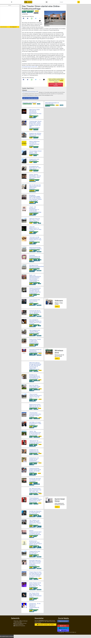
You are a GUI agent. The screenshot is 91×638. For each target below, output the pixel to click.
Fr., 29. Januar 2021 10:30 (34, 598)
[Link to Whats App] (31, 18)
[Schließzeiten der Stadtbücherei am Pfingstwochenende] (24, 451)
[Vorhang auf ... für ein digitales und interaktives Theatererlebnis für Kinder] (24, 605)
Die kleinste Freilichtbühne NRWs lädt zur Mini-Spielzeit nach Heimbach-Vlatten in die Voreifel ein (35, 198)
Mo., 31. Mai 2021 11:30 (33, 578)
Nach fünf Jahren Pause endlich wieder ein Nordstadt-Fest (34, 386)
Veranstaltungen (32, 117)
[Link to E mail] (39, 18)
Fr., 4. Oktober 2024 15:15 (34, 231)
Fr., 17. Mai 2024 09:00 (33, 453)
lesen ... (57, 306)
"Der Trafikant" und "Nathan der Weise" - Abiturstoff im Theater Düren (35, 522)
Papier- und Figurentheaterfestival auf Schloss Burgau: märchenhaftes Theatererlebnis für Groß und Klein (35, 278)
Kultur (24, 12)
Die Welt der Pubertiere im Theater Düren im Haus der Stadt (35, 512)
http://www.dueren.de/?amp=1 (29, 91)
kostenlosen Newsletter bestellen (56, 84)
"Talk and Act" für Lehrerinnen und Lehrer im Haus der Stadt (35, 442)
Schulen (40, 526)
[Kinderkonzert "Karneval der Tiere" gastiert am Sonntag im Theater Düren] (24, 542)
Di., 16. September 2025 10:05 (34, 179)
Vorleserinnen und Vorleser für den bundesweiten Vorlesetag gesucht (34, 459)
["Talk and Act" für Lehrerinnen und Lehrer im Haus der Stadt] (24, 442)
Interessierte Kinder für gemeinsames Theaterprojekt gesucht (35, 351)
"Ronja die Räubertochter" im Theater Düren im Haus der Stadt (35, 228)
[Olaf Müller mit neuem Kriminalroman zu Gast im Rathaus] (24, 424)
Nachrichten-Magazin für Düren (20, 623)
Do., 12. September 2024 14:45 (34, 294)
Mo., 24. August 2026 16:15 (34, 146)
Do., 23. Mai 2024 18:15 (33, 444)
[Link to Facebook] (23, 18)
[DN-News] (28, 2)
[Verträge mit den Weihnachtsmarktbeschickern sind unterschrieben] (24, 267)
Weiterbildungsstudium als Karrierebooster (52, 103)
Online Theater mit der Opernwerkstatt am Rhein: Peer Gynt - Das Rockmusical (35, 584)
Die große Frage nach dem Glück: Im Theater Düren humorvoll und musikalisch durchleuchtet (35, 563)
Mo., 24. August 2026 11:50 (34, 161)
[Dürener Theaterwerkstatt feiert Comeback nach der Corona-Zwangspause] (24, 532)
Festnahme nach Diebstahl (29, 102)
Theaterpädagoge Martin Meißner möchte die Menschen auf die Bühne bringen (35, 500)
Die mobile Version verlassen (7, 636)
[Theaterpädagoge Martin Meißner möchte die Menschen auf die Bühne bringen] (24, 499)
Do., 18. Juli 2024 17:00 (33, 370)
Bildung (31, 445)
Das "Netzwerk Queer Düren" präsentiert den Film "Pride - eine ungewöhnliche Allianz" (35, 490)
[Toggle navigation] (46, 2)
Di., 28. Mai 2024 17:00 (33, 417)
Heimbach (31, 202)
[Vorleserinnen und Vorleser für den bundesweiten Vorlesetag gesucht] (24, 459)
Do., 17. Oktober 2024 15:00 (34, 222)
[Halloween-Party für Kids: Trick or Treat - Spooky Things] (24, 220)
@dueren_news (63, 623)
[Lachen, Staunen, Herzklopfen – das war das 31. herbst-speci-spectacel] (24, 176)
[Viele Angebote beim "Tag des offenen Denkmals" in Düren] (24, 332)
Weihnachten (32, 271)
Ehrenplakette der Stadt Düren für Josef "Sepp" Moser (34, 168)
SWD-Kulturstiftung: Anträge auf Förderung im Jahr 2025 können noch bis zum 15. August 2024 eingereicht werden (35, 366)
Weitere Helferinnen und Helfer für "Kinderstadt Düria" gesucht (34, 143)
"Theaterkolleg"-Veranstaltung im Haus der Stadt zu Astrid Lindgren (35, 414)
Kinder (35, 223)
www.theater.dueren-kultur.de (29, 66)
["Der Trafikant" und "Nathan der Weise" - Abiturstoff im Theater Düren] (24, 522)
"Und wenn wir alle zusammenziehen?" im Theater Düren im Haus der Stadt (35, 239)
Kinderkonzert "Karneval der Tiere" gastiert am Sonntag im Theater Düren (35, 543)
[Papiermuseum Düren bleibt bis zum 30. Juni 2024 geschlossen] (24, 406)
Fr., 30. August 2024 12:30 (34, 303)
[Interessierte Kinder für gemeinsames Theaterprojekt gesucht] (24, 351)
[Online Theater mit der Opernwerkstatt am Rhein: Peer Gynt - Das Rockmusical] (24, 584)
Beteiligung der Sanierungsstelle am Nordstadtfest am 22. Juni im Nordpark (34, 376)
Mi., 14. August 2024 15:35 (34, 344)
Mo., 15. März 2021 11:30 (34, 587)
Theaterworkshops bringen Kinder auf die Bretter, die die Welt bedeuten (35, 470)
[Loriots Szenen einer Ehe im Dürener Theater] (24, 301)
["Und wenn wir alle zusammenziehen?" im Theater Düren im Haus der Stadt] (24, 238)
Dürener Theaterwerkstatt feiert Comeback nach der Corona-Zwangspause (35, 532)
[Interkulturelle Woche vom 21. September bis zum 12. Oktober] (24, 312)
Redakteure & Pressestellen (20, 625)
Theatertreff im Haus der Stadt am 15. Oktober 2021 (34, 553)
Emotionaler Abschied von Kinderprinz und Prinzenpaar (35, 480)
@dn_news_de (63, 628)
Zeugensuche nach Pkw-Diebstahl (34, 160)
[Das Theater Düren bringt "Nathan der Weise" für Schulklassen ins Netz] (24, 595)
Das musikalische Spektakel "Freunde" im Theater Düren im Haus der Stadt (35, 321)
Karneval (35, 483)
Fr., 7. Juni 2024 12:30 (33, 408)
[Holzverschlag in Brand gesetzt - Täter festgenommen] (24, 152)
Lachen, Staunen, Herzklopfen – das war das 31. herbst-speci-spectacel (35, 176)
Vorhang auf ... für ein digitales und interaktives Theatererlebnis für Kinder (34, 606)
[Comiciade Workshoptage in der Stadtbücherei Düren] (24, 257)
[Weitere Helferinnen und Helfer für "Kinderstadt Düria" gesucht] (24, 143)
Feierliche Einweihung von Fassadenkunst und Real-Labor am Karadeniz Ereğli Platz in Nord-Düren (35, 290)
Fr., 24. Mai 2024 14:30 (33, 436)
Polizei (35, 155)
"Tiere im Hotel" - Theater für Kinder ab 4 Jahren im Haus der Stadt (35, 396)
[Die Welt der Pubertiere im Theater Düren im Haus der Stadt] (24, 513)
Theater (36, 12)
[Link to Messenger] (27, 18)
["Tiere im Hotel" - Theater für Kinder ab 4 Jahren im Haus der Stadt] (24, 396)
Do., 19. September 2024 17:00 (34, 282)
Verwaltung (30, 12)
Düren (31, 129)
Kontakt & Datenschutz (19, 624)
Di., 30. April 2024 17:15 (33, 482)
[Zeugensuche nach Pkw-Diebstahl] (24, 161)
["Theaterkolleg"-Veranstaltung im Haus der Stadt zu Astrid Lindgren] (24, 414)
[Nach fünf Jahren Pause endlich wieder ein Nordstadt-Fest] (24, 387)
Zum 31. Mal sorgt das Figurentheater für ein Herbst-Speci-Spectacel (35, 186)
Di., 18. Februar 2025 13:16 (34, 213)
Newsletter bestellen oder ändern (46, 624)
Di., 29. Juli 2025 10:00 (33, 201)
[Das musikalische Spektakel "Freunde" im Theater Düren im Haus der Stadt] (24, 321)
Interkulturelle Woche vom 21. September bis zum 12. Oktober (35, 312)
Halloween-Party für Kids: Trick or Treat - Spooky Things (34, 220)
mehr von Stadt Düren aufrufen (30, 98)
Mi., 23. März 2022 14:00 (34, 535)
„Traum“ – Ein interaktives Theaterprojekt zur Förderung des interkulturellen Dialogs (35, 209)
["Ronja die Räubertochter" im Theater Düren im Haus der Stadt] (24, 228)
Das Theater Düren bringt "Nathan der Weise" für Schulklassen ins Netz (35, 595)
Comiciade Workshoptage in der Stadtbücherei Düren (34, 256)
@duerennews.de (63, 621)
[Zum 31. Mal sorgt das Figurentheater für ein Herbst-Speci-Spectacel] (24, 186)
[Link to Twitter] (35, 18)
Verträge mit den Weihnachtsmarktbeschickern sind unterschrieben (37, 266)
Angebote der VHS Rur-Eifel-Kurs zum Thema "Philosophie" (35, 135)
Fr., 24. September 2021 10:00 (34, 566)
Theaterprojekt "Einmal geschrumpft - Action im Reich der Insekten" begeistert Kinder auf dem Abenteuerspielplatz (35, 124)
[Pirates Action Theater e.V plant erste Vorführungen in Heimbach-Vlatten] (24, 341)
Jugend (35, 259)
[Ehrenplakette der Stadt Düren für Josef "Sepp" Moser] (24, 168)
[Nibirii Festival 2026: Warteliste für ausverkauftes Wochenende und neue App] (24, 111)
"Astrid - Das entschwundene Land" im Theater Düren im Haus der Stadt (35, 433)
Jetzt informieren (3, 26)
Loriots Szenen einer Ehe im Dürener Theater (34, 301)
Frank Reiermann (61, 632)
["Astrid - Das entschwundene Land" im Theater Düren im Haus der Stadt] (24, 433)
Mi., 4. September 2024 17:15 (34, 314)
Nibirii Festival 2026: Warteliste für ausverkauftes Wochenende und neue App (35, 112)
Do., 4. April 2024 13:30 (33, 493)
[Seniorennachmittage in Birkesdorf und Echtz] (24, 249)
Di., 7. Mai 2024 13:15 (33, 473)
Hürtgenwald (32, 180)
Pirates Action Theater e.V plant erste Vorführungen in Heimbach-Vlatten (35, 341)
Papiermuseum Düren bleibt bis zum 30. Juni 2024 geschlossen (35, 406)
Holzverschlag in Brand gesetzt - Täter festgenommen (35, 152)
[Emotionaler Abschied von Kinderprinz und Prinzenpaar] (24, 480)
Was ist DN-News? (18, 622)
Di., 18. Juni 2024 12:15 (33, 379)
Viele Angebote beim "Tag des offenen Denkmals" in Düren (34, 331)
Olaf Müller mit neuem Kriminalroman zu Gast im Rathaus (35, 423)
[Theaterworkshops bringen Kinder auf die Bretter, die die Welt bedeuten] (24, 470)
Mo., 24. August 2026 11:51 (34, 154)
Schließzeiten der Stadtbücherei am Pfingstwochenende (34, 451)
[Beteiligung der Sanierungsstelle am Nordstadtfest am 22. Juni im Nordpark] (24, 376)
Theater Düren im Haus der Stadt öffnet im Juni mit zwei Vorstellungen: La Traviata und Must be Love (35, 574)
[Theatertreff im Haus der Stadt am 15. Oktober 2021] (24, 553)
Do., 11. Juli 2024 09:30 (33, 353)
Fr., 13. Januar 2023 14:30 (34, 525)
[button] (55, 18)
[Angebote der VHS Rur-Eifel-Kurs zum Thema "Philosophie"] (24, 135)
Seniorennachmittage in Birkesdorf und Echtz (35, 248)
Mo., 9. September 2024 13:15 (34, 324)
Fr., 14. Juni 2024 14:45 (33, 399)
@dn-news (63, 625)
